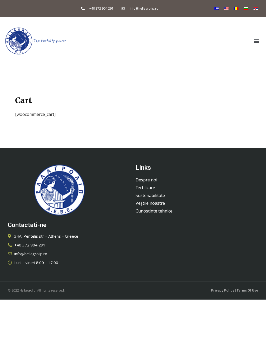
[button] (256, 41)
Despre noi (146, 180)
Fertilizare (145, 187)
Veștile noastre (150, 203)
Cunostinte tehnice (154, 211)
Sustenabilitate (150, 195)
